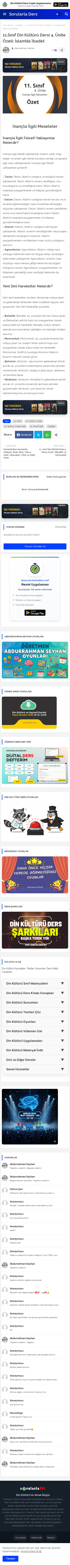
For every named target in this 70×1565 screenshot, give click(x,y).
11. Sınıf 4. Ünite (34, 421)
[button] (59, 14)
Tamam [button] (10, 1558)
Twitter (38, 434)
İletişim (51, 1537)
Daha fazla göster (56, 476)
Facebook (26, 435)
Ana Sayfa (8, 25)
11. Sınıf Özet (36, 426)
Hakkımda (36, 1537)
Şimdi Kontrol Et (29, 1551)
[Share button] (56, 434)
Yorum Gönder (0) (35, 546)
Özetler (19, 25)
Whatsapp (47, 434)
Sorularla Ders (23, 14)
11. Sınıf (17, 421)
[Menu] (4, 14)
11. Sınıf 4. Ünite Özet (14, 426)
